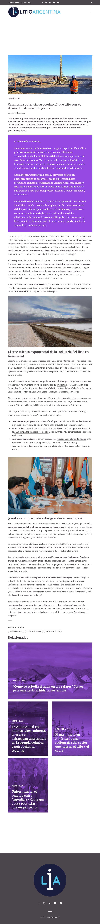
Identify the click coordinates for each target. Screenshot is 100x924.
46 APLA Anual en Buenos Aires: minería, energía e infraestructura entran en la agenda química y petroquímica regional (29, 738)
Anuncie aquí (26, 2)
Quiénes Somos (14, 2)
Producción (14, 98)
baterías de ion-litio (57, 581)
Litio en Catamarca (34, 631)
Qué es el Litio (62, 729)
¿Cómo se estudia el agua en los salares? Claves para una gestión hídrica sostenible (48, 688)
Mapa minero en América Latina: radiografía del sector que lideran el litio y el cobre (72, 742)
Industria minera (16, 631)
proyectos (61, 384)
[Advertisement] (50, 37)
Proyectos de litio (53, 631)
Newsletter (12, 7)
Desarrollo (18, 721)
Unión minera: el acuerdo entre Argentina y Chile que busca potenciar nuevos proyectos (28, 799)
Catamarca (13, 236)
